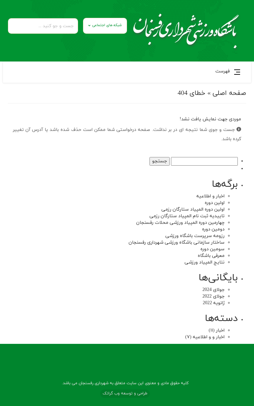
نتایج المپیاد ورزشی (205, 262)
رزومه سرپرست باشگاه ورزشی (195, 236)
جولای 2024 (213, 290)
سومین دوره (212, 249)
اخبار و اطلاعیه (210, 196)
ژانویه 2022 (214, 303)
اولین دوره (215, 203)
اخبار (220, 330)
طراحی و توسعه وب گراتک (125, 393)
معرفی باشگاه (211, 256)
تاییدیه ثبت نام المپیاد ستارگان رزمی (187, 216)
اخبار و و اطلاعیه (209, 337)
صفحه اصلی (229, 93)
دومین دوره (213, 229)
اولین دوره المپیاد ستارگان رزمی (193, 209)
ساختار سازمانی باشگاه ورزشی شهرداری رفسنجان (177, 242)
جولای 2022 (213, 296)
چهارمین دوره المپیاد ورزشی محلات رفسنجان (180, 223)
